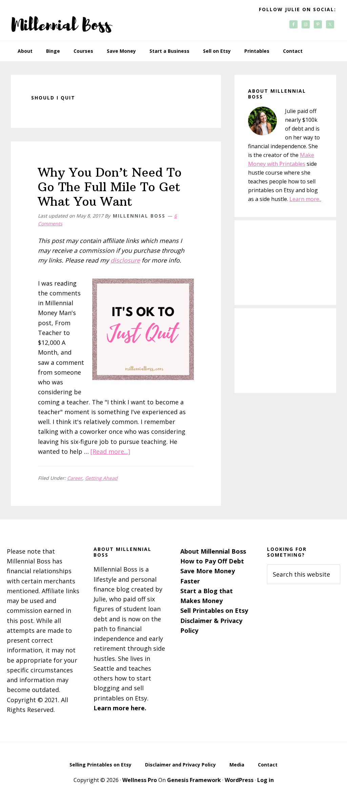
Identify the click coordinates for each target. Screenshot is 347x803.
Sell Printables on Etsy (214, 610)
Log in (265, 780)
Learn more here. (120, 708)
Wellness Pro (139, 780)
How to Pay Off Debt (212, 561)
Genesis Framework (194, 780)
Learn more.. (305, 199)
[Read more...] (110, 451)
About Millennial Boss (213, 551)
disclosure (125, 260)
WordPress (239, 780)
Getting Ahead (101, 478)
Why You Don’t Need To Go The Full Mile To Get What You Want (110, 187)
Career (74, 478)
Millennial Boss (62, 20)
